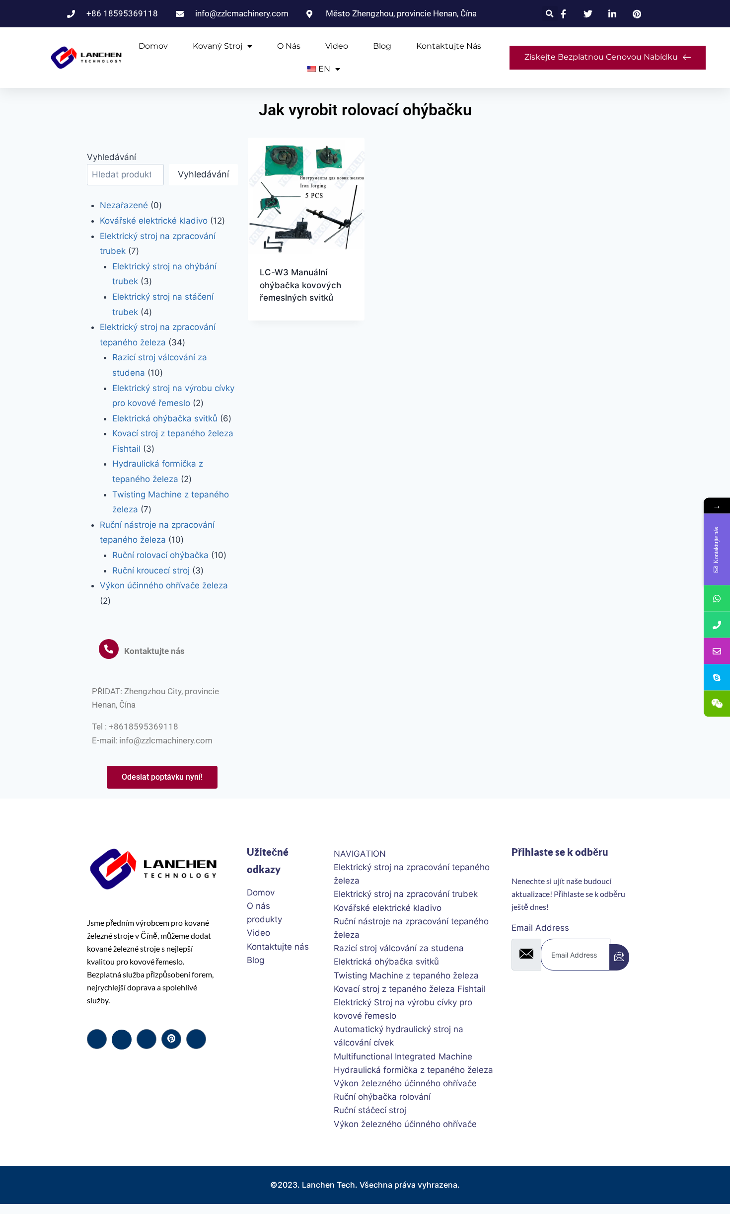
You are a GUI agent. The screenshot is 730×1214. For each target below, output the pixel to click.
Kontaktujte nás (448, 46)
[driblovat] (171, 1039)
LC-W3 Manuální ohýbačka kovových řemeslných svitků (300, 285)
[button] (550, 13)
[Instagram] (196, 1039)
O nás (288, 46)
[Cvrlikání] (122, 1040)
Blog (382, 46)
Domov (153, 46)
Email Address (540, 928)
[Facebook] (97, 1039)
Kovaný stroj (217, 46)
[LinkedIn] (146, 1039)
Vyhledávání (111, 157)
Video (336, 46)
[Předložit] (619, 957)
